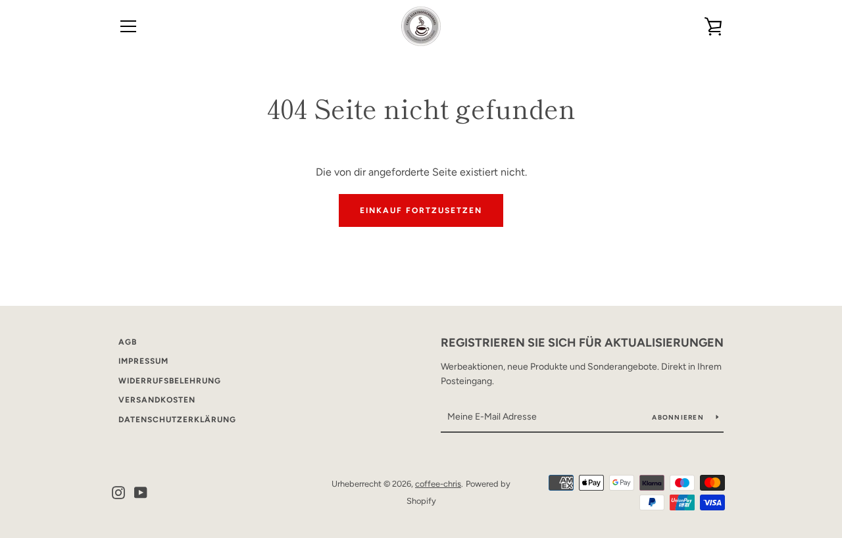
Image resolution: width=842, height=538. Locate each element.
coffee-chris (438, 484)
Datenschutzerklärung (177, 419)
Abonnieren (679, 417)
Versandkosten (156, 399)
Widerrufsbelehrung (169, 380)
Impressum (143, 361)
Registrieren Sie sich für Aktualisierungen (582, 342)
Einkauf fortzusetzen (421, 210)
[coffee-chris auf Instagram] (118, 491)
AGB (127, 342)
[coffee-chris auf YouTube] (140, 491)
